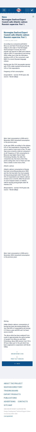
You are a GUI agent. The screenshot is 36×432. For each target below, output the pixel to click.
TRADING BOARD (11, 391)
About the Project (13, 383)
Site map (8, 405)
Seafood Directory (13, 387)
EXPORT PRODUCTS (12, 394)
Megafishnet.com (17, 353)
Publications (10, 398)
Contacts (23, 401)
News (4, 17)
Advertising (10, 401)
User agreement (8, 416)
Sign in (32, 10)
